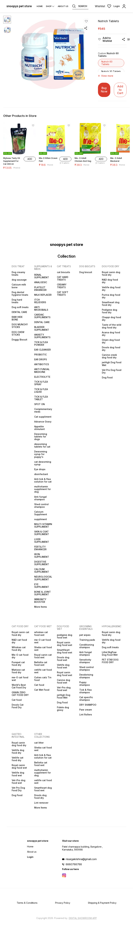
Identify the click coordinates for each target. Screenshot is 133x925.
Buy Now (104, 89)
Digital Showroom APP (83, 918)
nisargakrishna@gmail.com (81, 859)
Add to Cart (120, 90)
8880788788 (74, 864)
